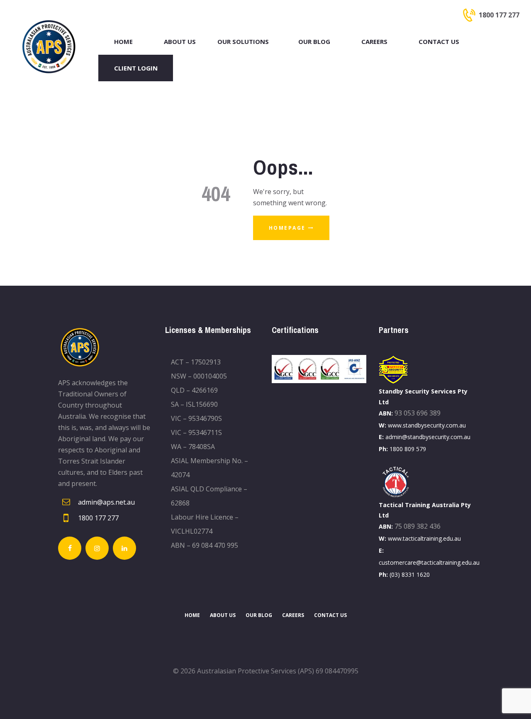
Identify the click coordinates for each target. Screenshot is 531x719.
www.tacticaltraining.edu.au (424, 538)
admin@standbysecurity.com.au (427, 437)
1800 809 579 (408, 449)
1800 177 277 (98, 517)
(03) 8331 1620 (410, 574)
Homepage (287, 227)
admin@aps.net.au (106, 502)
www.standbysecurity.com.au (427, 425)
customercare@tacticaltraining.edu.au (429, 562)
